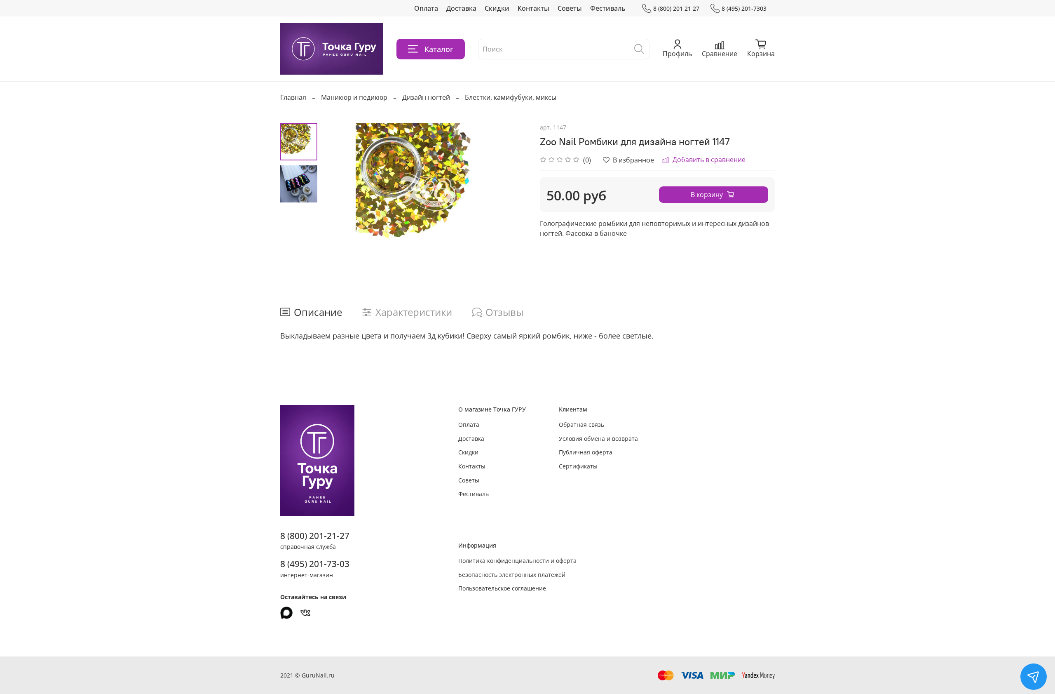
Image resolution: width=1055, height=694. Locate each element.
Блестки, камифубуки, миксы (510, 97)
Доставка (461, 8)
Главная (293, 97)
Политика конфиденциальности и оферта (517, 561)
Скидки (497, 8)
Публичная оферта (585, 452)
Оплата (426, 8)
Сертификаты (578, 466)
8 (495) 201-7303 (744, 8)
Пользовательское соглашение (502, 588)
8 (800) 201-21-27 (314, 535)
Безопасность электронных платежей (511, 575)
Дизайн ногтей (426, 97)
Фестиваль (608, 8)
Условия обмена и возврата (598, 438)
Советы (570, 8)
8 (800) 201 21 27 (676, 8)
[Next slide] (511, 192)
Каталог (438, 49)
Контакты (533, 8)
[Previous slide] (338, 192)
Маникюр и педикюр (354, 97)
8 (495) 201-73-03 (314, 563)
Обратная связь (581, 424)
